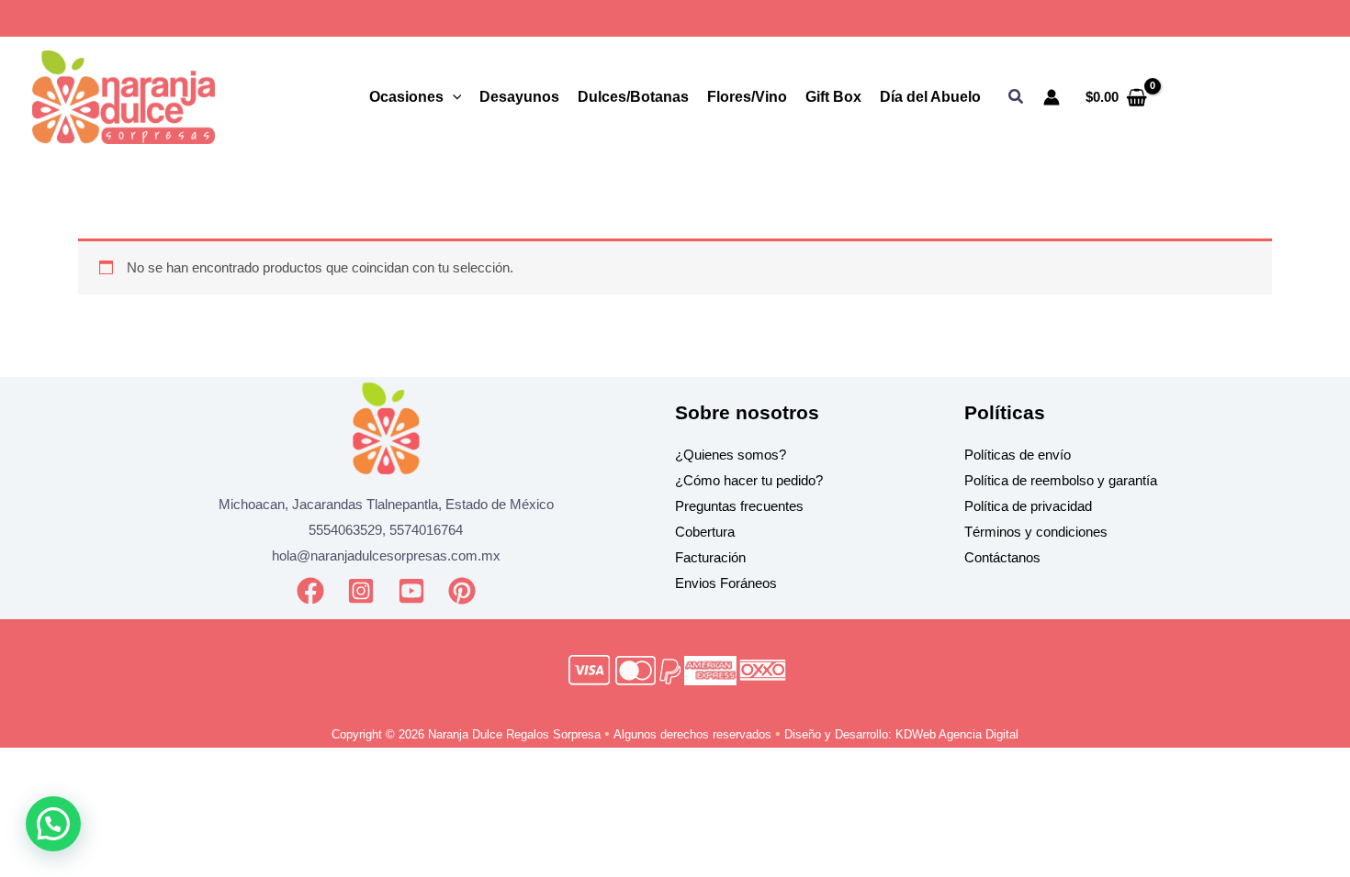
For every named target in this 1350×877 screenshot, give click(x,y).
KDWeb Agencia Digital (956, 734)
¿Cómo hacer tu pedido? (749, 480)
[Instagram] (361, 591)
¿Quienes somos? (730, 454)
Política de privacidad (1028, 506)
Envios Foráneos (726, 583)
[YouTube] (411, 591)
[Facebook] (310, 591)
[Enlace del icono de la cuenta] (1051, 97)
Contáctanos (1002, 557)
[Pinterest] (462, 591)
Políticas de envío (1017, 454)
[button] (1016, 97)
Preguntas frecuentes (739, 506)
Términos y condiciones (1036, 531)
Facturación (710, 557)
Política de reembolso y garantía (1060, 480)
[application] (453, 97)
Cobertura (705, 531)
